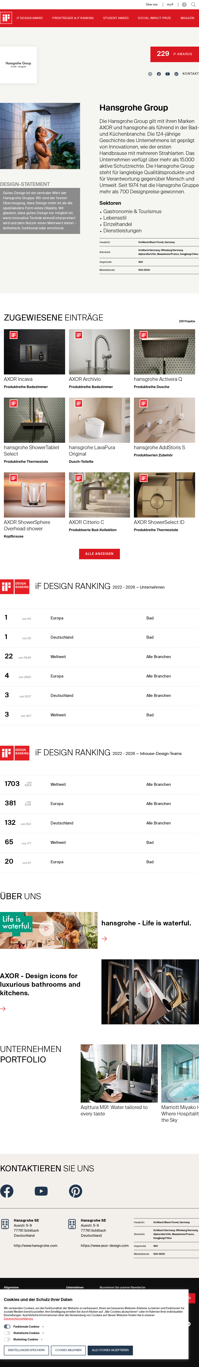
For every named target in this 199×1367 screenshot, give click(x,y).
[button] (184, 4)
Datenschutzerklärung (18, 1318)
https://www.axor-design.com (105, 1246)
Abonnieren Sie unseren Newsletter (123, 1287)
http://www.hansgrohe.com (35, 1246)
